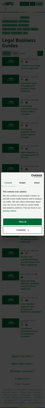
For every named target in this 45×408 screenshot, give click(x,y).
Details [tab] (23, 183)
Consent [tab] (8, 183)
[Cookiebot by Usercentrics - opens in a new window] (31, 175)
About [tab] (37, 183)
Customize (21, 230)
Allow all (22, 222)
